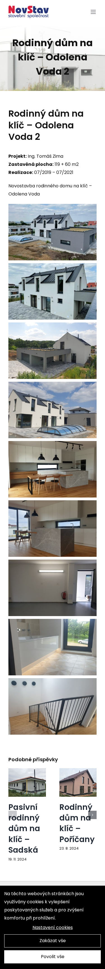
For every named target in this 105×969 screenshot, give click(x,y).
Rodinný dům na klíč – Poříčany (77, 823)
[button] (12, 815)
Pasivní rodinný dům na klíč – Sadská (24, 828)
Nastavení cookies (52, 927)
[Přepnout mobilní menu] (94, 12)
